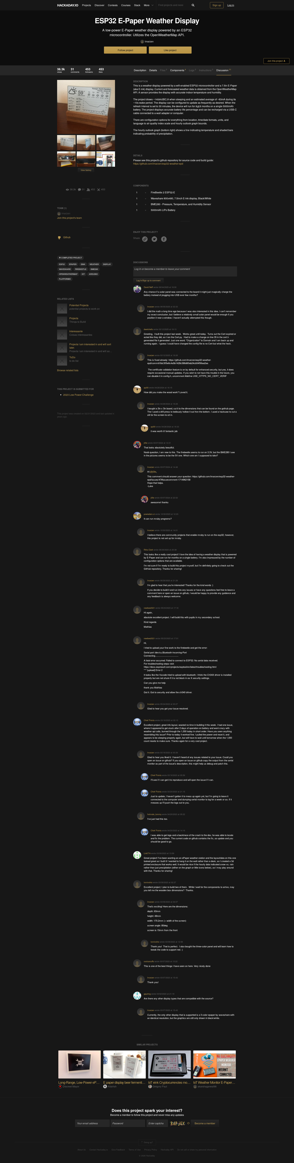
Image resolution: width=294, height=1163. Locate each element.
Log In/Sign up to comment (148, 280)
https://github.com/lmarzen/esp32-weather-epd (158, 163)
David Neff (148, 287)
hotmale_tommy (154, 814)
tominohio (148, 882)
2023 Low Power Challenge (78, 394)
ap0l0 (146, 387)
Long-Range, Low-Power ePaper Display (85, 1082)
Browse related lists (67, 370)
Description (140, 70)
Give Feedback (118, 1149)
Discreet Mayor (71, 1086)
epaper (73, 264)
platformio (65, 279)
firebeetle (80, 269)
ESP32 (62, 264)
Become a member (120, 1115)
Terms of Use (135, 1149)
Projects (86, 5)
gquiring (147, 993)
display (107, 264)
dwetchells (148, 329)
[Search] (193, 5)
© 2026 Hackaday (147, 1155)
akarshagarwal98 (207, 1086)
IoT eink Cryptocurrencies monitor (170, 1082)
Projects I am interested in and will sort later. (90, 345)
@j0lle (153, 471)
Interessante (76, 331)
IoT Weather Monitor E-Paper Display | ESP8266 (225, 1082)
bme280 (94, 269)
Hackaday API (167, 1149)
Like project (170, 50)
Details (153, 70)
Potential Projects (79, 305)
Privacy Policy (150, 1149)
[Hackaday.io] (67, 5)
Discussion (223, 70)
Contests (113, 5)
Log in (230, 5)
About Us (81, 1149)
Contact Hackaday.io (98, 1149)
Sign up (217, 5)
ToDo (72, 357)
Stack (137, 5)
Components (178, 70)
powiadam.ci (149, 514)
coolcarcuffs (149, 961)
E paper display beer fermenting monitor (129, 1082)
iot (83, 274)
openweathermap (68, 274)
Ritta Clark (148, 549)
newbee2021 (149, 607)
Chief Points (149, 720)
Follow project (125, 50)
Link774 (147, 853)
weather (94, 264)
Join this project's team (69, 218)
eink (83, 264)
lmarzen (149, 41)
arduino (93, 274)
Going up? (148, 1142)
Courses (125, 5)
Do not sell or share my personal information (197, 1149)
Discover (99, 5)
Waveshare (65, 269)
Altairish (112, 1086)
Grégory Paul (160, 1086)
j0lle (145, 442)
